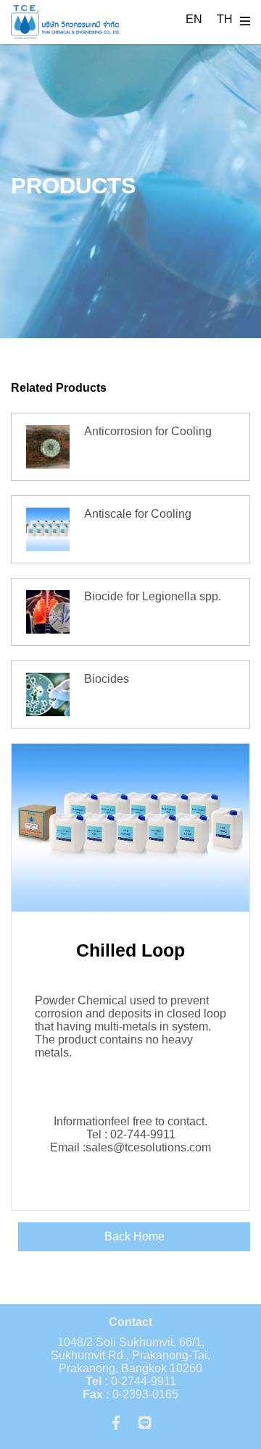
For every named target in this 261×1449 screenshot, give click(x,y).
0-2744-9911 (131, 1381)
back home (134, 1236)
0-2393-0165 (130, 1394)
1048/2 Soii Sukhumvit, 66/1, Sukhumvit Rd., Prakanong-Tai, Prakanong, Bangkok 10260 (130, 1355)
